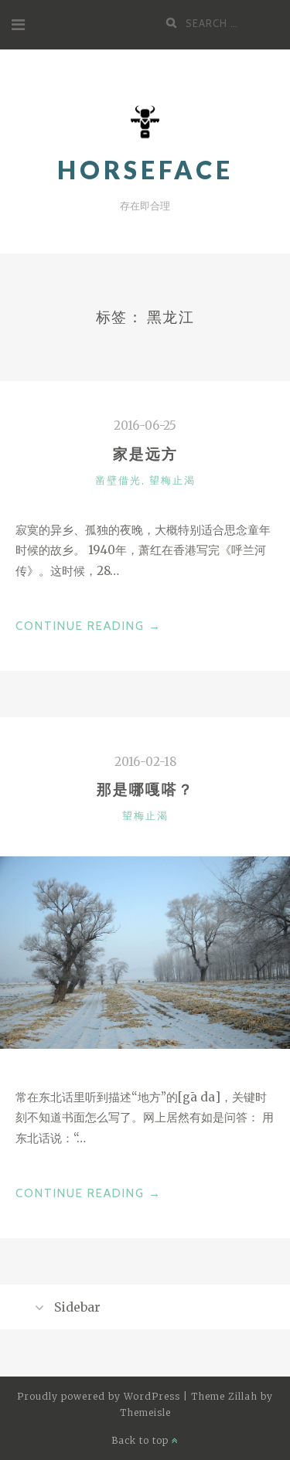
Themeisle (145, 1412)
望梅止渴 (172, 480)
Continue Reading (88, 627)
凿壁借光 (118, 480)
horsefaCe (145, 170)
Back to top (141, 1440)
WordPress (152, 1396)
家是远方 (145, 453)
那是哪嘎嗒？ (145, 789)
